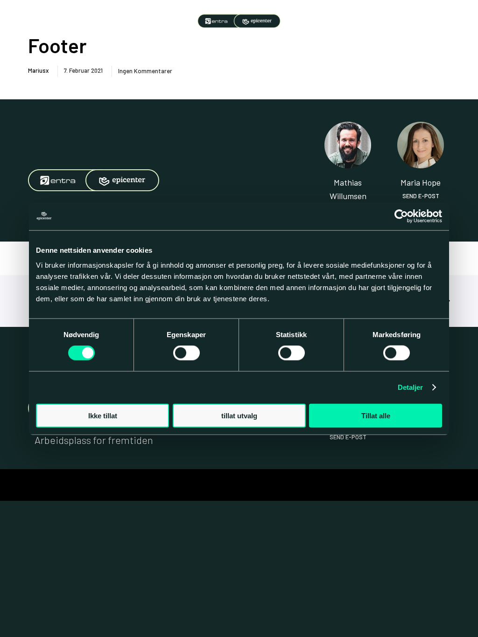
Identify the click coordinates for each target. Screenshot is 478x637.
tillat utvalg (239, 415)
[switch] (186, 353)
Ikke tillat (102, 415)
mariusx (38, 70)
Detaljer (410, 387)
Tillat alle (375, 415)
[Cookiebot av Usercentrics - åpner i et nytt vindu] (401, 216)
